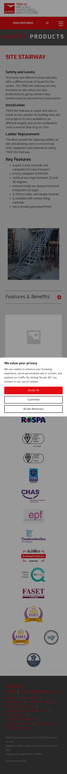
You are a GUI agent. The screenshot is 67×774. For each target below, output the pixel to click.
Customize (34, 399)
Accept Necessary (33, 409)
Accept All (33, 390)
